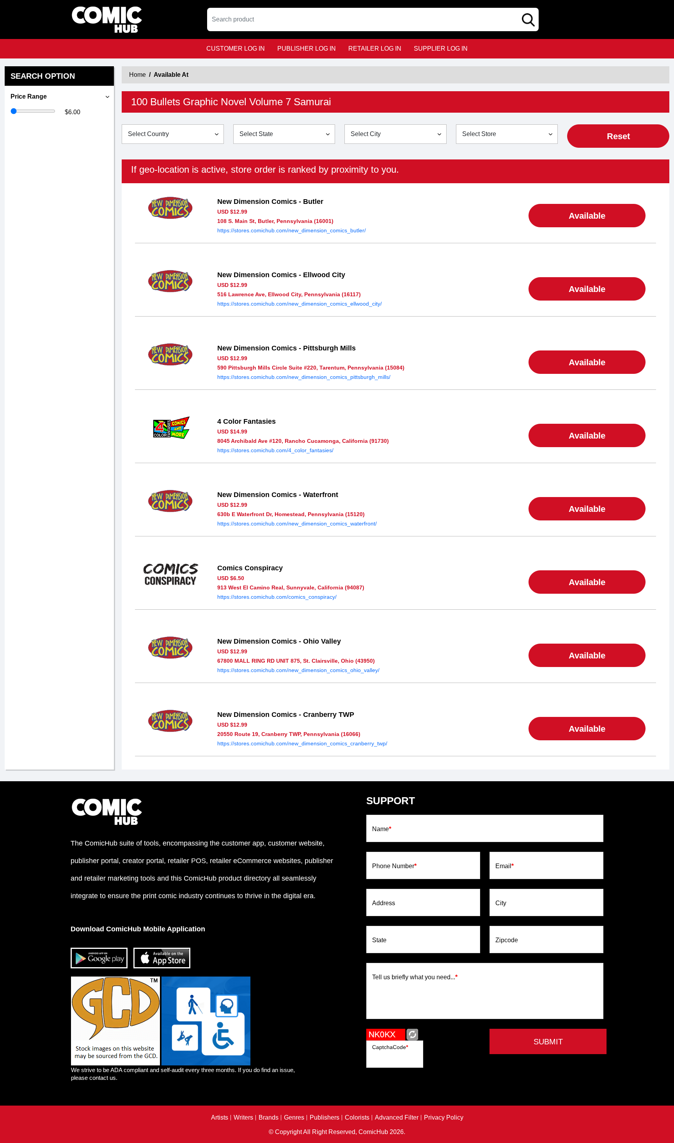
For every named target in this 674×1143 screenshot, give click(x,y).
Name (381, 829)
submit (548, 1041)
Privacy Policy (443, 1118)
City (500, 903)
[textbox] (373, 19)
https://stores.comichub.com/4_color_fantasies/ (275, 450)
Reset (618, 136)
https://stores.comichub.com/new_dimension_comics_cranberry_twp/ (302, 743)
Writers (243, 1118)
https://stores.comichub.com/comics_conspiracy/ (277, 597)
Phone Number (394, 866)
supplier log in (441, 48)
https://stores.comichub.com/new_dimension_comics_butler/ (291, 230)
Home (137, 74)
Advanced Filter (397, 1118)
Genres (294, 1118)
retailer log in (374, 48)
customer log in (235, 48)
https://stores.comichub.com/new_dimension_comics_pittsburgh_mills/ (303, 377)
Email (504, 866)
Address (383, 903)
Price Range (29, 96)
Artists (219, 1118)
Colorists (357, 1118)
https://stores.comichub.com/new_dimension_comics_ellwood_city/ (299, 304)
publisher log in (306, 48)
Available (587, 216)
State (379, 940)
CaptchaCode (390, 1047)
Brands (268, 1118)
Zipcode (506, 940)
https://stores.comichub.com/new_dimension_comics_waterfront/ (297, 523)
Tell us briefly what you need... (415, 977)
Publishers (324, 1118)
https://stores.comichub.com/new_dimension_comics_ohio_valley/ (298, 670)
